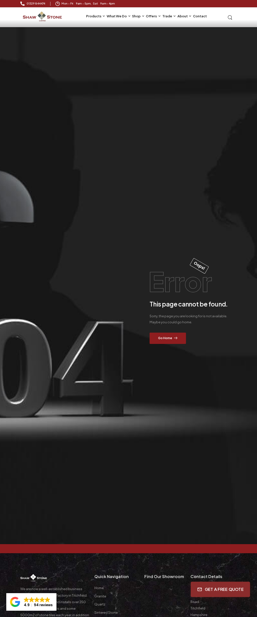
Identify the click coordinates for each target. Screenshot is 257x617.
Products (93, 16)
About (182, 16)
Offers (151, 16)
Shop (136, 16)
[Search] (230, 17)
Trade (167, 16)
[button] (31, 602)
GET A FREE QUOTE (224, 589)
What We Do (117, 16)
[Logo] (42, 16)
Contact (200, 16)
